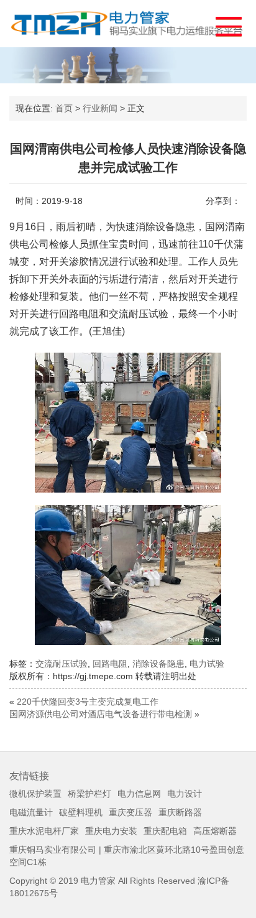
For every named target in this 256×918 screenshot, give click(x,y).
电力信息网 (139, 794)
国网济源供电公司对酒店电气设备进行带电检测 (100, 714)
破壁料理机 (81, 812)
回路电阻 (110, 664)
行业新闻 (100, 108)
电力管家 (98, 881)
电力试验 (207, 664)
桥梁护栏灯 (89, 794)
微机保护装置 (35, 794)
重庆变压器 (130, 812)
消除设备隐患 (158, 664)
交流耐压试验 (61, 664)
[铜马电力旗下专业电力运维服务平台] (128, 23)
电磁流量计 (31, 812)
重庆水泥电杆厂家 (44, 831)
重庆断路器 (180, 812)
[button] (223, 23)
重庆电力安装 (111, 831)
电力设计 (184, 794)
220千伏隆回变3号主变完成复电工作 (87, 702)
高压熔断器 (215, 831)
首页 (64, 108)
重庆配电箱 (165, 831)
